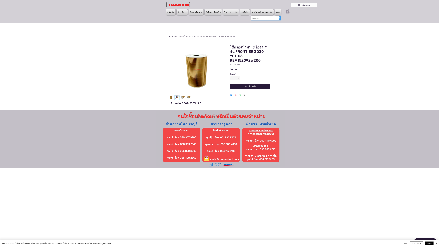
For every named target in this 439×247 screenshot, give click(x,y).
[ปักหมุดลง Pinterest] (235, 95)
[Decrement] (231, 78)
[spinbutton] (235, 78)
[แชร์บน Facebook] (231, 95)
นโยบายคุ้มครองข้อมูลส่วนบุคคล (99, 243)
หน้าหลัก (172, 36)
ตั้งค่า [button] (406, 243)
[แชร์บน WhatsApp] (240, 95)
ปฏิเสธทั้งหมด (416, 243)
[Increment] (238, 78)
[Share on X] (244, 95)
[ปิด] (436, 243)
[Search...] (280, 18)
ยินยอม (429, 243)
